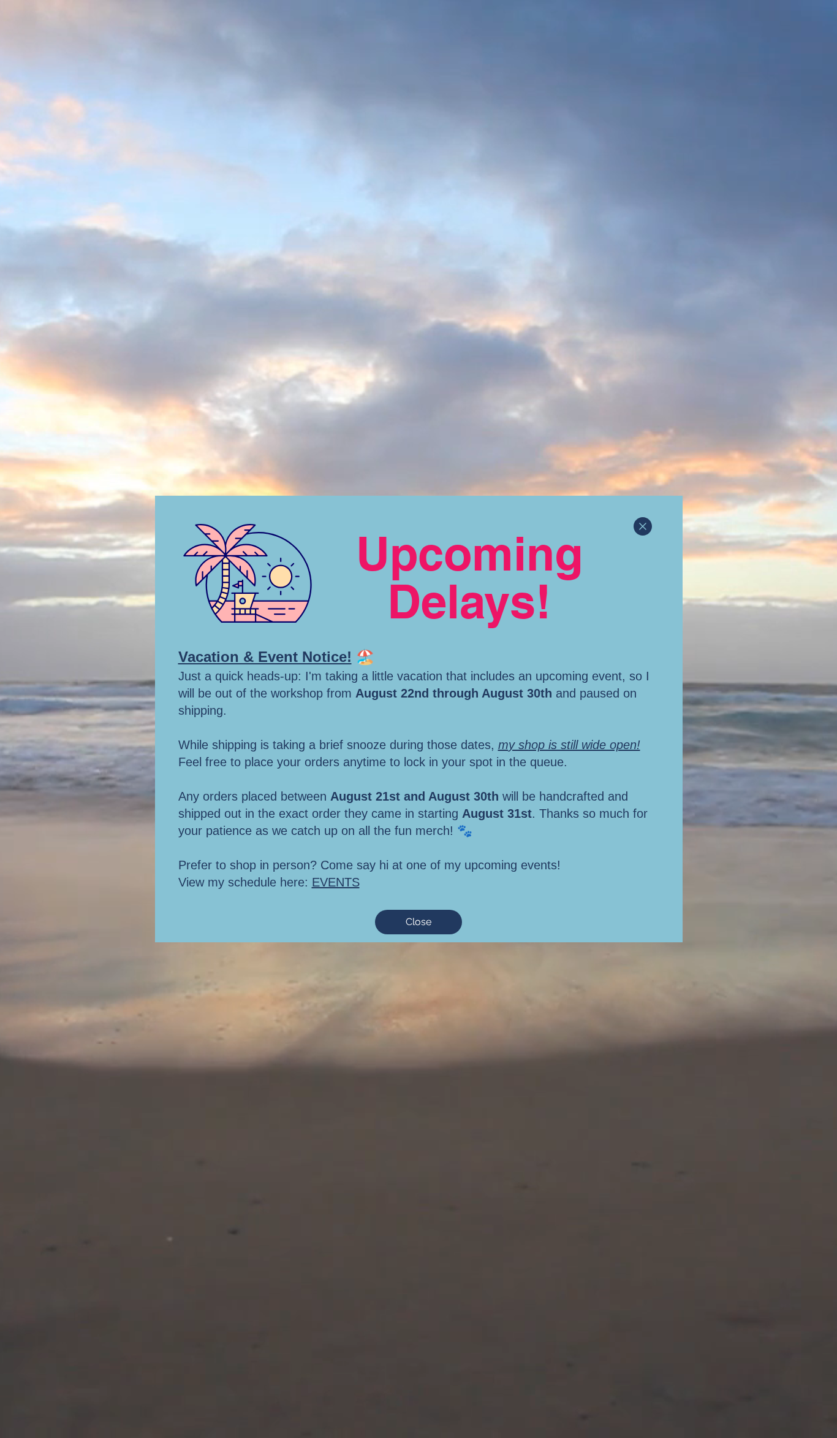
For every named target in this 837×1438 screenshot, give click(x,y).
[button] (643, 526)
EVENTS (336, 882)
